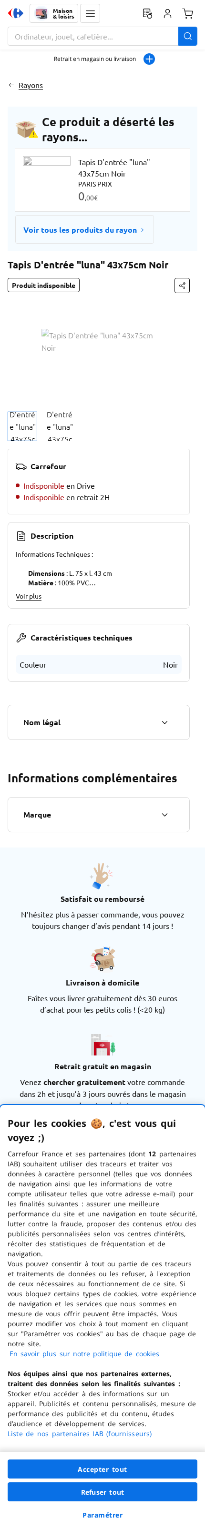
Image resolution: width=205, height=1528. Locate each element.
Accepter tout (102, 1469)
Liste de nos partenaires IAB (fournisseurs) (80, 1433)
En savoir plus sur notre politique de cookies (84, 1353)
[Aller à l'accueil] (16, 13)
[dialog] (102, 1316)
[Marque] (164, 814)
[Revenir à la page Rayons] (11, 85)
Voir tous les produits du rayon (80, 230)
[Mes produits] (147, 13)
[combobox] (102, 36)
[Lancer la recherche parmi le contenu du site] (188, 36)
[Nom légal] (164, 722)
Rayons (31, 84)
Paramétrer (102, 1514)
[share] (182, 285)
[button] (90, 13)
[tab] (22, 426)
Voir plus (28, 595)
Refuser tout (102, 1492)
